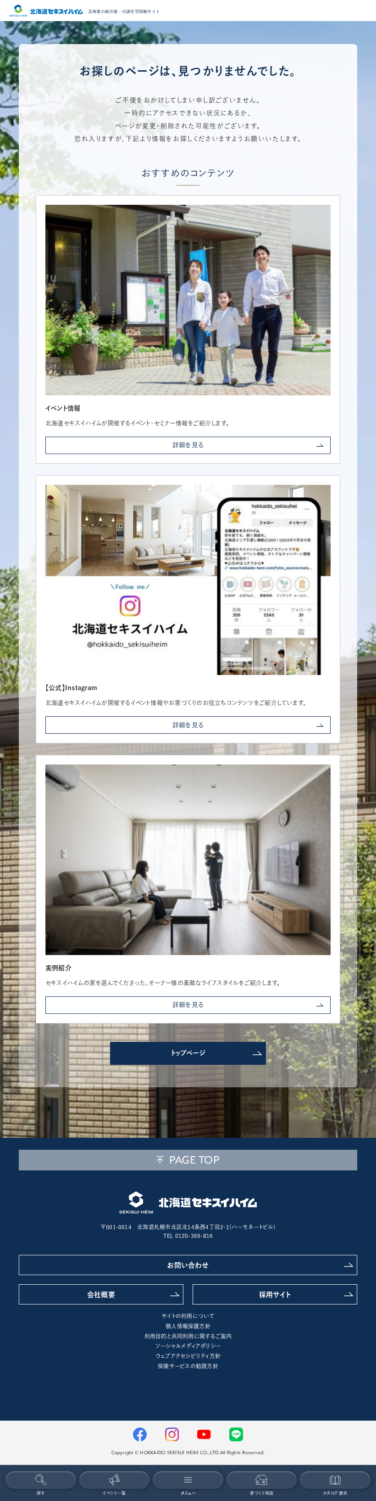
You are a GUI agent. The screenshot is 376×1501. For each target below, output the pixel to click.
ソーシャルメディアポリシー (188, 1346)
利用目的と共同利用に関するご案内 (188, 1336)
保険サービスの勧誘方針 (188, 1366)
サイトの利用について (187, 1316)
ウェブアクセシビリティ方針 (188, 1356)
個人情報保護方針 (188, 1326)
